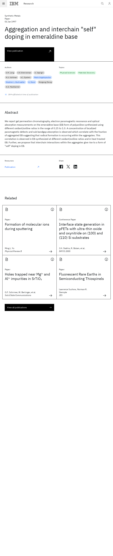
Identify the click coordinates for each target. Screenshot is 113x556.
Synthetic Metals (13, 15)
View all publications (17, 307)
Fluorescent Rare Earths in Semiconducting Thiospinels (81, 276)
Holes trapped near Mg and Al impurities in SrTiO (27, 276)
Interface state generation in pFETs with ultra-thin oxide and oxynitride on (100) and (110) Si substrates (81, 231)
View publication (15, 50)
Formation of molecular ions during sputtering (27, 226)
